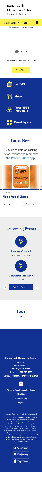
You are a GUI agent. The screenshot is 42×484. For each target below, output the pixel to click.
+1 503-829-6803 (25, 372)
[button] (11, 22)
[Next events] (36, 287)
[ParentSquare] (21, 448)
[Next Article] (9, 204)
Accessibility (21, 398)
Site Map (21, 394)
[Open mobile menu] (37, 22)
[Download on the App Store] (21, 461)
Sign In (21, 402)
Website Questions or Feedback (21, 390)
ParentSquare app (23, 158)
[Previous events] (5, 287)
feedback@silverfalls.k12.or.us (24, 376)
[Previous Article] (4, 204)
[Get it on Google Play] (21, 454)
